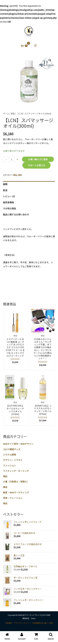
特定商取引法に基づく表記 (42, 623)
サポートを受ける (36, 165)
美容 (5, 486)
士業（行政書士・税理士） (16, 481)
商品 (5, 476)
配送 (5, 190)
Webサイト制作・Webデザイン (18, 443)
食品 (5, 503)
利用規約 (8, 623)
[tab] (29, 184)
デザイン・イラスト (13, 459)
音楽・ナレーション (13, 497)
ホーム (6, 113)
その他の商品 (9, 208)
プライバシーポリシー (22, 623)
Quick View (15, 330)
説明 (5, 184)
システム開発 (9, 454)
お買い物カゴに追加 (38, 159)
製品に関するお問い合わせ (16, 214)
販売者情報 (8, 202)
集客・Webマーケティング (16, 492)
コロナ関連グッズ (11, 449)
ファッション (9, 465)
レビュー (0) (9, 196)
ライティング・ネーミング (16, 470)
